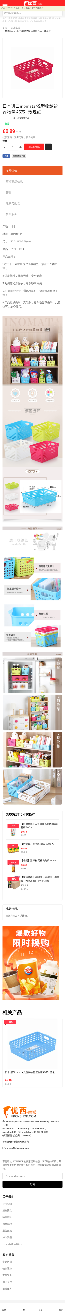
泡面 (40, 18)
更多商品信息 (14, 181)
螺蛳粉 (21, 18)
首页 (4, 27)
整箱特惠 (38, 21)
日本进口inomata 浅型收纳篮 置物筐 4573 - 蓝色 (30, 1072)
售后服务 (11, 214)
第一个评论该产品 (21, 118)
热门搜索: (4, 19)
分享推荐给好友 (18, 156)
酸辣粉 (21, 21)
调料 (26, 21)
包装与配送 (13, 203)
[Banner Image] (30, 962)
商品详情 (11, 170)
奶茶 (15, 18)
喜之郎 (14, 21)
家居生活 (15, 27)
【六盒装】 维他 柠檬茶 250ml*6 (37, 843)
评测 (9, 192)
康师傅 (27, 18)
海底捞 (34, 18)
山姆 (49, 18)
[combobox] (32, 13)
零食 (10, 18)
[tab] (32, 171)
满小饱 (55, 18)
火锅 (44, 18)
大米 (31, 21)
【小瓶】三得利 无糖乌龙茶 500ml (38, 860)
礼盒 (44, 21)
